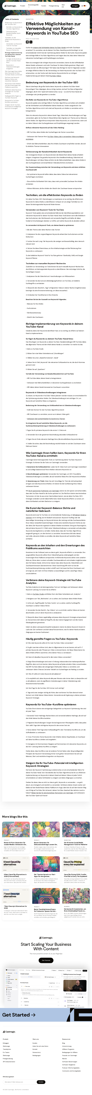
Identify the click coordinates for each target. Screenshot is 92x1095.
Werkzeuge (6, 1046)
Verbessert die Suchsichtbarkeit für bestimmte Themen (46, 419)
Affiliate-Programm (68, 1049)
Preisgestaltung (54, 6)
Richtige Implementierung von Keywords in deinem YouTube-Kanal (13, 54)
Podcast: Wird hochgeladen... (71, 1068)
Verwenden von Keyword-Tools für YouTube (14, 44)
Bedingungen (37, 1055)
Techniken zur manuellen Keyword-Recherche (13, 49)
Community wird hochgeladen (71, 1071)
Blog (63, 1043)
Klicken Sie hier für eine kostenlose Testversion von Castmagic (52, 793)
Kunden (44, 6)
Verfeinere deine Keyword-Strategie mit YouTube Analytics (13, 91)
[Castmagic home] (10, 6)
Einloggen (75, 6)
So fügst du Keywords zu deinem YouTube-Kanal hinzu (13, 60)
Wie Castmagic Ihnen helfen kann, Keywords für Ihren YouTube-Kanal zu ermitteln (13, 73)
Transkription (7, 1049)
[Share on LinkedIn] (27, 42)
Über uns (63, 6)
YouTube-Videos (55, 76)
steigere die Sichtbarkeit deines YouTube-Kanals (49, 48)
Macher (64, 1059)
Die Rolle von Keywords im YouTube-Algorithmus (14, 28)
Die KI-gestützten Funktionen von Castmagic (43, 491)
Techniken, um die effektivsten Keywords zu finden (13, 39)
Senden (41, 1082)
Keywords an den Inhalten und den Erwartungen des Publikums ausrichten (13, 85)
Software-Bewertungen (69, 1062)
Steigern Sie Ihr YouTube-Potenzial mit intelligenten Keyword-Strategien (13, 106)
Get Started (46, 960)
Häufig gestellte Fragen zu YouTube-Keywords (13, 97)
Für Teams (6, 1052)
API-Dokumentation (9, 1062)
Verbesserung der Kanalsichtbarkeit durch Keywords (13, 33)
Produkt (22, 6)
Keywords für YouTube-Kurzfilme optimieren (12, 101)
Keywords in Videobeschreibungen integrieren (13, 66)
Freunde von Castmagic (69, 1055)
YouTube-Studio (38, 594)
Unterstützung (66, 1046)
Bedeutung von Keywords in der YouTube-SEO (13, 23)
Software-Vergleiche (68, 1065)
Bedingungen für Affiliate (69, 1052)
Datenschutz (37, 1052)
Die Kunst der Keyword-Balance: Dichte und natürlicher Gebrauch (12, 79)
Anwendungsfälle (33, 5)
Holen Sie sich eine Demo (40, 1046)
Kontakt (35, 1049)
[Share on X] (30, 42)
